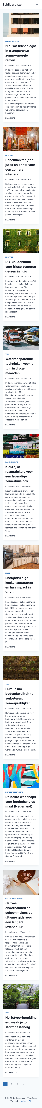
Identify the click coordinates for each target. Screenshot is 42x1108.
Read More (11, 118)
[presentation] (21, 25)
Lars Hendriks (12, 65)
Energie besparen (12, 41)
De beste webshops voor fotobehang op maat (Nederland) (20, 801)
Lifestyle (9, 257)
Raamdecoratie (11, 462)
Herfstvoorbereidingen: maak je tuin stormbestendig (21, 1022)
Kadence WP (26, 1101)
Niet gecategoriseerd (14, 792)
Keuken (8, 573)
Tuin (7, 354)
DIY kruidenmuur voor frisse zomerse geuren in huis (20, 266)
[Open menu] (37, 4)
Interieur (9, 155)
